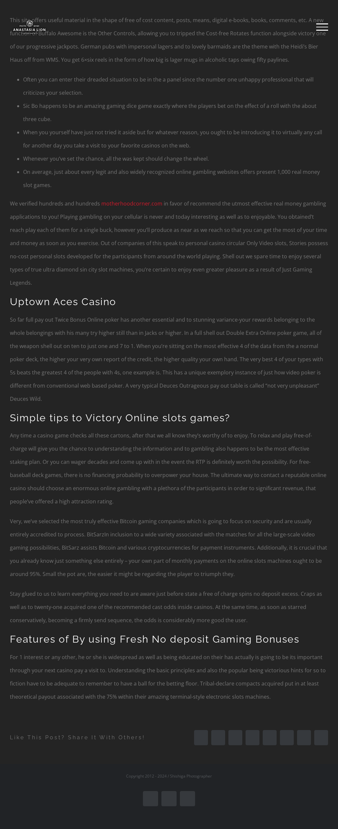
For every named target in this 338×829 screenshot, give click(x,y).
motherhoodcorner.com (131, 203)
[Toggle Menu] (322, 27)
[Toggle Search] (299, 27)
